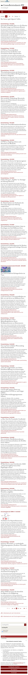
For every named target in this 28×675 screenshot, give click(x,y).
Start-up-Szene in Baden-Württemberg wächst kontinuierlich (12, 346)
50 (10, 16)
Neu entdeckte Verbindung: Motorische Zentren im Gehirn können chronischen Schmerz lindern (13, 100)
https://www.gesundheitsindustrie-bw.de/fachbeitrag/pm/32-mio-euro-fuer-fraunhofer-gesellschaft (13, 432)
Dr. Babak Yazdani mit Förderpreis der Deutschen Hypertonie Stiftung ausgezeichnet (12, 204)
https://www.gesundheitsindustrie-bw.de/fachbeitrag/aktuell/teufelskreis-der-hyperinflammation (11, 536)
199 (24, 608)
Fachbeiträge (4, 638)
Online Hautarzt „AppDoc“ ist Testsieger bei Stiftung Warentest (13, 180)
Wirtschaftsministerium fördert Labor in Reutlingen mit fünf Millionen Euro (13, 227)
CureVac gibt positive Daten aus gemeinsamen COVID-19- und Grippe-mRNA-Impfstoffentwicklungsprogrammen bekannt (12, 393)
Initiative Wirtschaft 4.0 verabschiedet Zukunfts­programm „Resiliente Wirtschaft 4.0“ (13, 545)
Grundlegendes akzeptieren (14, 666)
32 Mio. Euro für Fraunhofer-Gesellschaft (13, 419)
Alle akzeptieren (14, 669)
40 (12, 608)
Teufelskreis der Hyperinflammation (11, 521)
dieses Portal (5, 630)
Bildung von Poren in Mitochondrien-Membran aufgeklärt (12, 491)
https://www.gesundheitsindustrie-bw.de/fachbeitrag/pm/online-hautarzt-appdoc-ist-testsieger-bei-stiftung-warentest (12, 195)
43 (18, 608)
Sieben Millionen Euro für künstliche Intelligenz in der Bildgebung (12, 592)
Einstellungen (14, 672)
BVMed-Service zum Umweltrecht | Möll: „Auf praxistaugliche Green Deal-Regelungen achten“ (13, 465)
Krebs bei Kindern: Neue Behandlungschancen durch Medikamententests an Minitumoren (12, 321)
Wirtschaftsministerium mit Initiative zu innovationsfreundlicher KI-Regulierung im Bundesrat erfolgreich (14, 73)
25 (6, 16)
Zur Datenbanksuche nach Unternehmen (11, 613)
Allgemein (3, 636)
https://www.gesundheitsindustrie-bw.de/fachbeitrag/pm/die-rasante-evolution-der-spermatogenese (12, 172)
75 (13, 16)
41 (14, 608)
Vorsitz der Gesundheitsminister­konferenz (13, 124)
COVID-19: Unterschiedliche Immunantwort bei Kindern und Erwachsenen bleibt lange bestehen (11, 51)
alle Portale (5, 631)
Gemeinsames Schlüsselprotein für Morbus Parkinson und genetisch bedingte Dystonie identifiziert (14, 247)
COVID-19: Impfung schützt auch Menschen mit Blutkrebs (11, 142)
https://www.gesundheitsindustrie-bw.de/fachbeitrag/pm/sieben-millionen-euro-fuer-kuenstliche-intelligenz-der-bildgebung (12, 603)
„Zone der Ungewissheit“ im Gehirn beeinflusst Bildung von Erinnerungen (12, 368)
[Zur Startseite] (13, 5)
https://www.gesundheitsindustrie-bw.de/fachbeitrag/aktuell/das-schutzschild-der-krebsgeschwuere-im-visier (12, 289)
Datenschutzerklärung (18, 662)
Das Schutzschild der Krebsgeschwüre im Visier (13, 274)
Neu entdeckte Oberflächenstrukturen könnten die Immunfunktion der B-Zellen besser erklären (13, 440)
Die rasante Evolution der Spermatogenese (13, 161)
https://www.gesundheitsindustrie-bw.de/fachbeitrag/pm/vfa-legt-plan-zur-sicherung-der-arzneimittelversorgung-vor (13, 584)
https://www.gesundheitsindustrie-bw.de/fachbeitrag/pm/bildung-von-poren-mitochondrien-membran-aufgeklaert (14, 506)
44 (20, 608)
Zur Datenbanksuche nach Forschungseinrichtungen (13, 616)
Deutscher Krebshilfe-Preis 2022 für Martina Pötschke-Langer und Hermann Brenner (14, 26)
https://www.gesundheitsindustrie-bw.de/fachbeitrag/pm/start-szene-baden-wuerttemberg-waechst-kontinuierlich (14, 360)
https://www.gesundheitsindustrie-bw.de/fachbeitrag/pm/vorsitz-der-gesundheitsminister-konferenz (13, 134)
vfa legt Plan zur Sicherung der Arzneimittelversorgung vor (10, 570)
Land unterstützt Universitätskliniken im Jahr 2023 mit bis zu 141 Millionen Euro (13, 297)
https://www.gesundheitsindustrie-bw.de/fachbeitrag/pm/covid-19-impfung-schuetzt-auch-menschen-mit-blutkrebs (13, 154)
